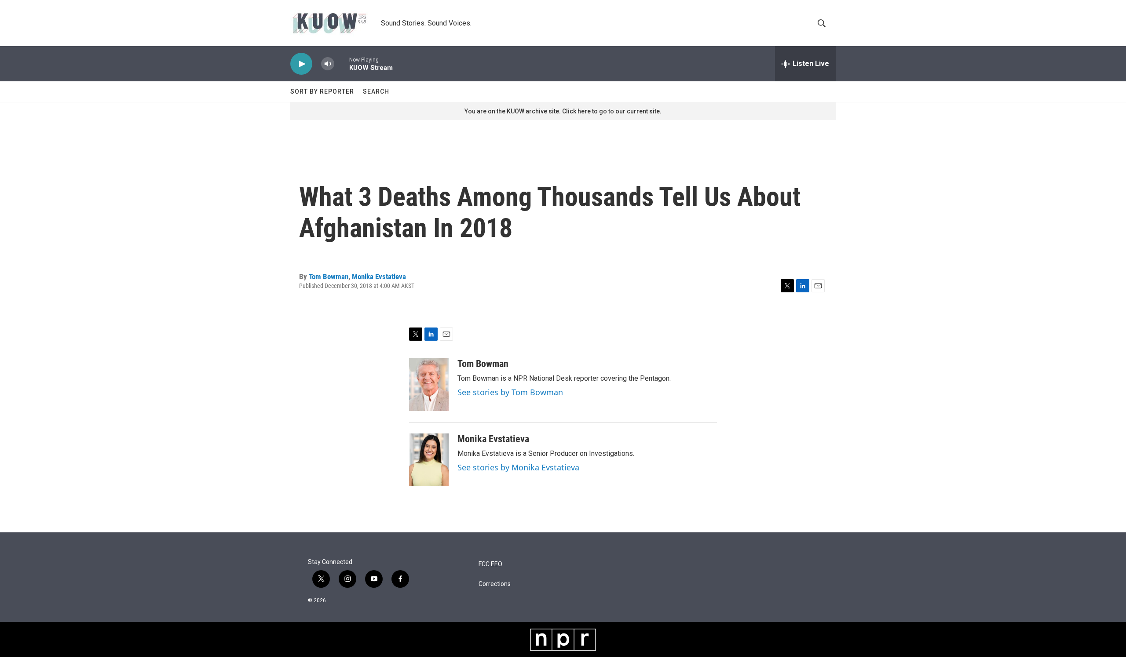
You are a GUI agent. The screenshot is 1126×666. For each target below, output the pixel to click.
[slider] (341, 63)
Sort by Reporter (322, 91)
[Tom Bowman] (429, 384)
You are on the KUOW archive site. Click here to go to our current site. (563, 111)
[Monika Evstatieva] (429, 459)
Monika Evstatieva (379, 276)
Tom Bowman (328, 276)
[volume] (327, 64)
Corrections (495, 584)
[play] (301, 64)
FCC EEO (490, 564)
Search (376, 91)
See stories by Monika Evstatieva (518, 467)
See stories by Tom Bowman (510, 392)
